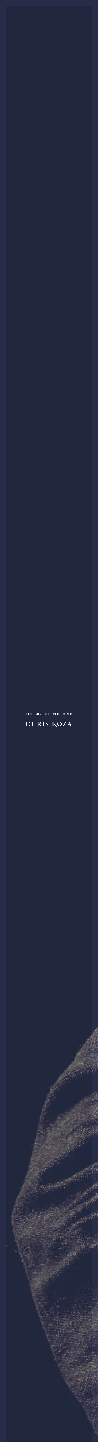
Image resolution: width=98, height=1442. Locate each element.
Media (38, 714)
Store (56, 714)
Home (29, 714)
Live (47, 714)
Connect (67, 714)
